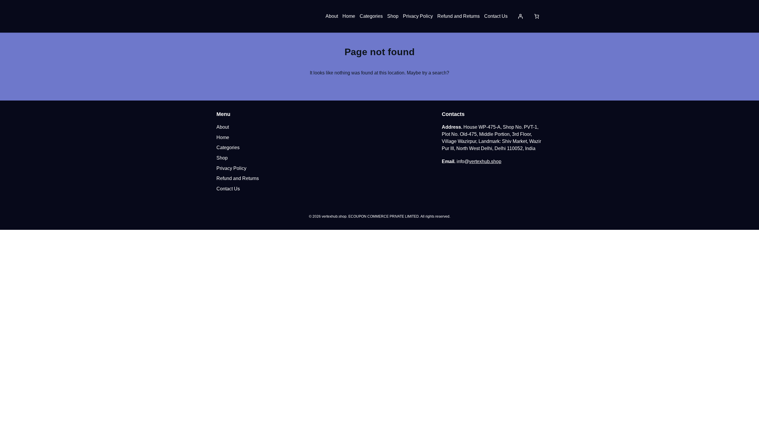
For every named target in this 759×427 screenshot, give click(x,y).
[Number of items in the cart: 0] (537, 16)
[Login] (520, 16)
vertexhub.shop (485, 161)
